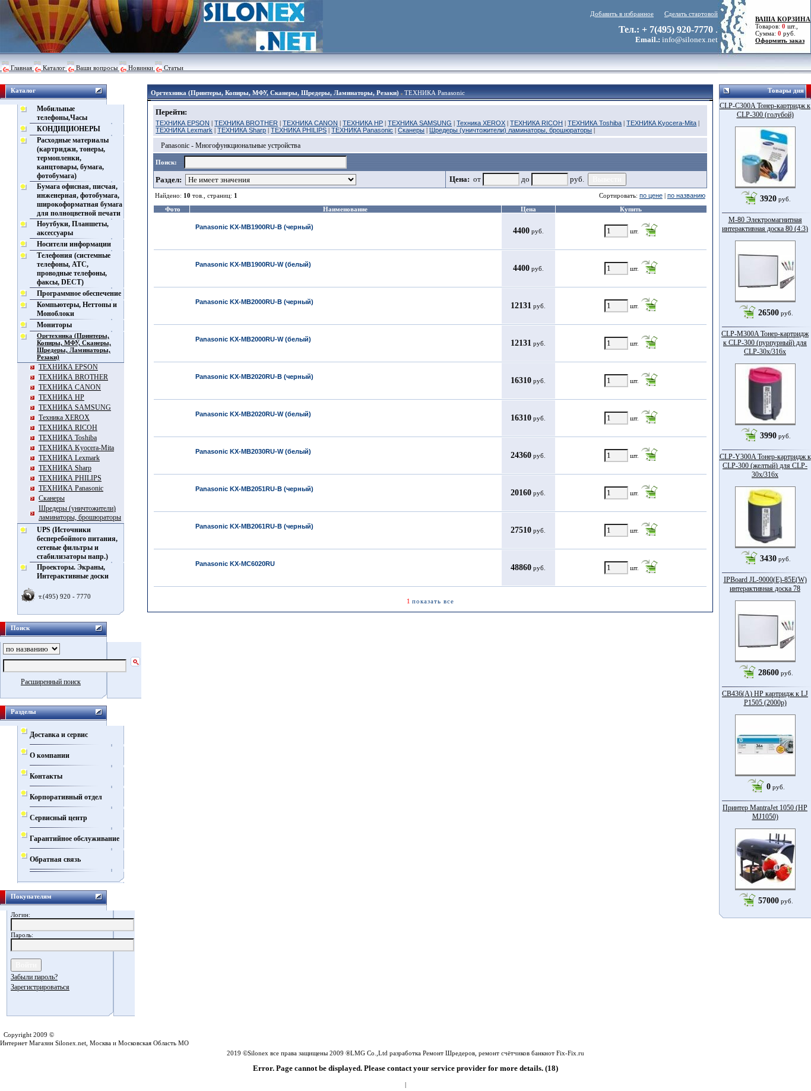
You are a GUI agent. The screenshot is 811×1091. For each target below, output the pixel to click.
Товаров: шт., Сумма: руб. (779, 26)
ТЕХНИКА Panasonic (434, 92)
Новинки (140, 67)
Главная (21, 67)
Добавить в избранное (622, 13)
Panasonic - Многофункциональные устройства (230, 145)
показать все (433, 601)
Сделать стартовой (691, 13)
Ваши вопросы (97, 67)
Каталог (54, 67)
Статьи (173, 67)
